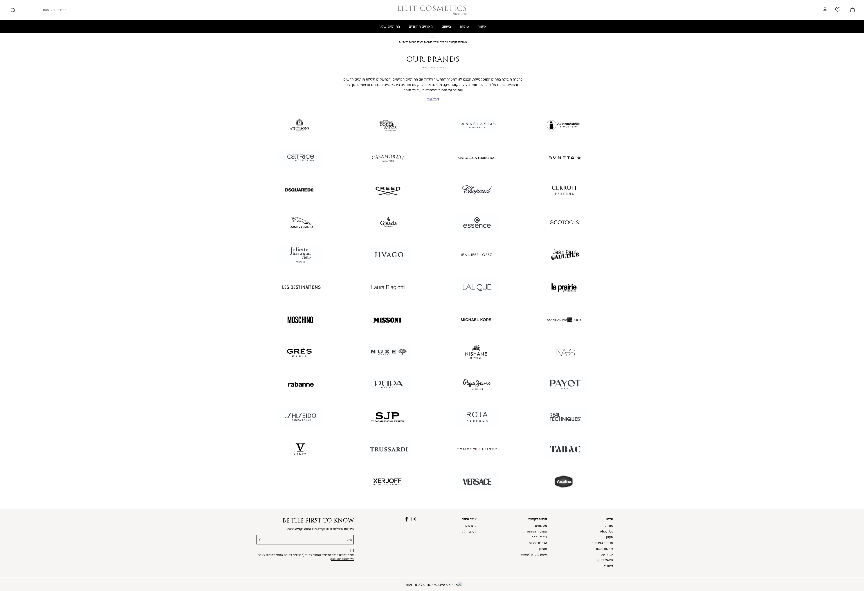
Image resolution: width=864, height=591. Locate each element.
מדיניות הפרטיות (602, 543)
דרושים (608, 566)
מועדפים (471, 525)
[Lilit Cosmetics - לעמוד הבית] (432, 10)
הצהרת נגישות (538, 543)
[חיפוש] (13, 11)
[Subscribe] (262, 539)
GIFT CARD (605, 560)
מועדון (543, 548)
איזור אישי (469, 519)
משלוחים (541, 525)
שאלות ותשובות (602, 548)
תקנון (609, 537)
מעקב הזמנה (469, 531)
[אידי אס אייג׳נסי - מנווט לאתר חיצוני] (432, 584)
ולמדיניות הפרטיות (342, 559)
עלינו (609, 519)
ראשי (441, 67)
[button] (852, 10)
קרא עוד (433, 99)
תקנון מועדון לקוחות (534, 554)
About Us (606, 531)
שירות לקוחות (537, 519)
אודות (609, 525)
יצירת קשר (606, 554)
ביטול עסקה (539, 537)
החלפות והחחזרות (535, 531)
